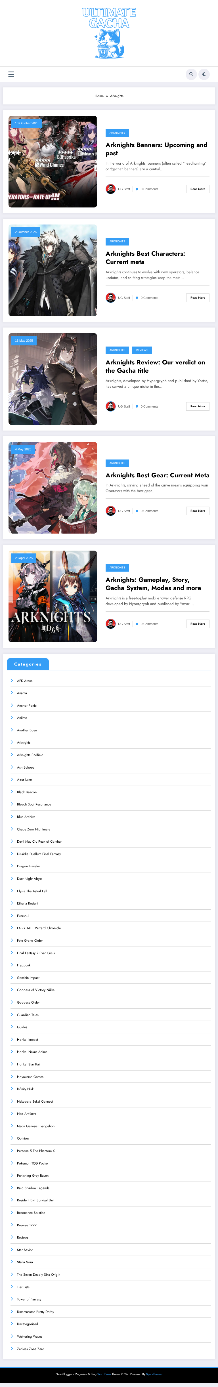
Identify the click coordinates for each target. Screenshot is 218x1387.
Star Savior (25, 1249)
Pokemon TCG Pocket (33, 1163)
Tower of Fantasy (29, 1299)
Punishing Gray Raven (33, 1175)
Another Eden (27, 730)
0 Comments (149, 189)
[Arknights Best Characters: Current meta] (53, 269)
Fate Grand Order (30, 940)
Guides (22, 1027)
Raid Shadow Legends (33, 1188)
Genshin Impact (28, 977)
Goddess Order (28, 1002)
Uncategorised (27, 1324)
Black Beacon (27, 792)
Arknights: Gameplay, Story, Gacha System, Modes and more (153, 584)
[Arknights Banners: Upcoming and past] (53, 161)
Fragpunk (23, 965)
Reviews (142, 350)
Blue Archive (26, 816)
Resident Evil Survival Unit (35, 1200)
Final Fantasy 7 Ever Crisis (36, 953)
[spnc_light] (204, 74)
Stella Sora (25, 1262)
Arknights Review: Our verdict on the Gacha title (155, 366)
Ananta (22, 693)
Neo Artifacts (26, 1113)
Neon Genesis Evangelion (35, 1126)
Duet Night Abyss (29, 878)
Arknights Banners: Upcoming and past (156, 149)
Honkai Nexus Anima (32, 1051)
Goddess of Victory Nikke (35, 989)
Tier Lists (23, 1287)
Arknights (117, 132)
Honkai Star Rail (29, 1064)
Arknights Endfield (30, 755)
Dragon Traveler (28, 866)
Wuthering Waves (29, 1336)
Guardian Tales (28, 1014)
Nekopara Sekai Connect (35, 1101)
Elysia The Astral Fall (32, 891)
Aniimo (22, 717)
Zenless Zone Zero (30, 1349)
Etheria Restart (27, 903)
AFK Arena (25, 680)
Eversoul (23, 915)
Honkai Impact (27, 1039)
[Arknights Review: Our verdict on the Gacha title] (53, 378)
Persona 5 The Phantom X (36, 1150)
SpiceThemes (154, 1374)
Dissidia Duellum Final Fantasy (39, 854)
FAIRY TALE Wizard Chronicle (39, 928)
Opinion (23, 1138)
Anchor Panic (27, 705)
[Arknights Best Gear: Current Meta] (53, 487)
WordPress (104, 1374)
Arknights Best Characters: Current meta (145, 257)
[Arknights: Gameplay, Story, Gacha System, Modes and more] (53, 596)
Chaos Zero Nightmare (33, 829)
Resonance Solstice (31, 1212)
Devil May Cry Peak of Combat (39, 841)
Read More (197, 189)
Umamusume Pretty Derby (35, 1311)
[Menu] (11, 74)
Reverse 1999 (27, 1225)
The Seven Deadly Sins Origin (38, 1274)
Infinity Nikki (25, 1089)
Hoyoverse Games (30, 1076)
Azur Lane (24, 779)
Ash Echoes (25, 767)
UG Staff (124, 189)
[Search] (191, 74)
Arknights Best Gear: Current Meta (157, 475)
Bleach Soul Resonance (34, 804)
